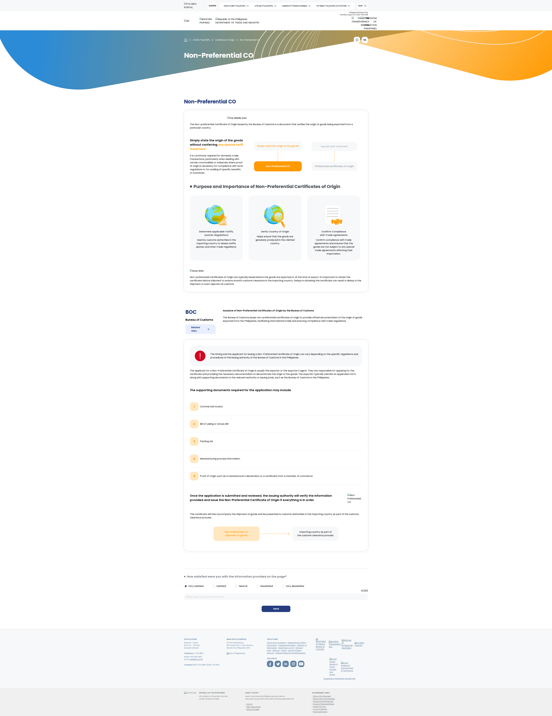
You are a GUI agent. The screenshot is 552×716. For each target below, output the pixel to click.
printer (357, 40)
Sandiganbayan (320, 712)
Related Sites (195, 329)
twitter (278, 664)
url (365, 40)
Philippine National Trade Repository (290, 653)
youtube (301, 664)
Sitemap (276, 650)
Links (269, 650)
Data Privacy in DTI (286, 648)
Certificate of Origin (224, 39)
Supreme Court (319, 706)
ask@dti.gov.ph (196, 659)
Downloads (272, 645)
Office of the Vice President (324, 699)
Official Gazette (252, 709)
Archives (299, 648)
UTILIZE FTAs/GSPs (264, 5)
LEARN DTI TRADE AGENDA (294, 5)
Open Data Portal (253, 707)
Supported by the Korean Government (339, 678)
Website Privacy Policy (297, 642)
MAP (360, 5)
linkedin (285, 664)
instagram (293, 664)
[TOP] (544, 709)
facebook (270, 664)
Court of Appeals (320, 709)
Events (284, 650)
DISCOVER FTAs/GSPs (235, 5)
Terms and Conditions (276, 642)
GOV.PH (249, 704)
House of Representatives (323, 704)
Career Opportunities (286, 645)
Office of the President (322, 696)
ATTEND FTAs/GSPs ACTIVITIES (331, 5)
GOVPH (212, 5)
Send (276, 608)
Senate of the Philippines (323, 701)
